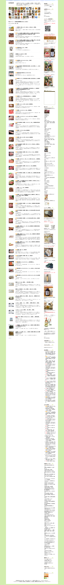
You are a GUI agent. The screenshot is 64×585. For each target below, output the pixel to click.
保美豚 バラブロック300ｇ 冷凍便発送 (23, 130)
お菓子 (45, 156)
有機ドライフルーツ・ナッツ (49, 164)
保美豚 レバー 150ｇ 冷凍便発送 (23, 187)
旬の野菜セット (46, 114)
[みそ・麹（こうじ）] (18, 14)
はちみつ (46, 131)
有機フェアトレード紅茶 (48, 163)
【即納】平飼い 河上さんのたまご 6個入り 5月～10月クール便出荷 (50, 368)
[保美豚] (15, 11)
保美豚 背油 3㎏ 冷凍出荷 (22, 249)
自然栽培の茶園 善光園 (48, 469)
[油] (24, 17)
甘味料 (45, 176)
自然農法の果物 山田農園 (48, 486)
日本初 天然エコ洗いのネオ (49, 514)
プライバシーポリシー (44, 580)
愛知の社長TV (46, 518)
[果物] (21, 8)
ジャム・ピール (46, 182)
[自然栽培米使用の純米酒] (50, 53)
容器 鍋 (45, 191)
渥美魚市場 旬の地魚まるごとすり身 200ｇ (24, 72)
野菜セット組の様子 (47, 520)
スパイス (45, 169)
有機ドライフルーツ (47, 524)
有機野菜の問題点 (47, 519)
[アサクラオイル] (21, 11)
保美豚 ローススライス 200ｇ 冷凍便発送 (24, 110)
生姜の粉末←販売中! (48, 283)
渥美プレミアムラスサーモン (49, 551)
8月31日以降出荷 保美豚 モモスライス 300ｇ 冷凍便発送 (27, 165)
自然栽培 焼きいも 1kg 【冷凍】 (22, 47)
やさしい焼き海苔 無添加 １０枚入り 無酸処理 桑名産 (51, 379)
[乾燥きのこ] (24, 11)
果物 (45, 127)
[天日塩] (9, 14)
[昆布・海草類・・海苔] (33, 11)
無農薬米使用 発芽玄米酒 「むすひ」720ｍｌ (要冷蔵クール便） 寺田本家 (50, 409)
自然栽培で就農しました (48, 560)
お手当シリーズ (46, 544)
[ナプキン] (30, 17)
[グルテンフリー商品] (39, 17)
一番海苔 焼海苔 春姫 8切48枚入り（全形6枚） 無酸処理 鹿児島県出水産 (50, 361)
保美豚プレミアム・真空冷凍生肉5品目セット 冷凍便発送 (26, 96)
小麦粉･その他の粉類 (47, 128)
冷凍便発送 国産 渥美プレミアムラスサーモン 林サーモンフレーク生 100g (50, 416)
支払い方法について (28, 580)
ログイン (45, 10)
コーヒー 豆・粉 (47, 132)
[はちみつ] (18, 17)
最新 (17, 23)
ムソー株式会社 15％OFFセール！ (50, 538)
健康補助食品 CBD (47, 146)
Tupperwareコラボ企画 (47, 550)
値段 (15, 23)
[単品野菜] (15, 8)
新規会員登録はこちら (47, 13)
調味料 (45, 126)
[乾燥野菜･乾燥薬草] (18, 8)
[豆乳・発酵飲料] (9, 11)
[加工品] (12, 11)
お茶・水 (45, 123)
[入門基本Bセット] (50, 81)
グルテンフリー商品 (47, 152)
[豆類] (18, 11)
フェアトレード (46, 521)
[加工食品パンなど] (27, 8)
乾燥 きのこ (46, 133)
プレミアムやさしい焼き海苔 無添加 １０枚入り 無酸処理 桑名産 (50, 382)
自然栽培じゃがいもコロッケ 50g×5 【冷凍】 (24, 60)
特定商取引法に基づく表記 (20, 580)
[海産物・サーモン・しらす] (12, 17)
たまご (45, 119)
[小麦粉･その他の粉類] (30, 8)
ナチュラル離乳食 (47, 543)
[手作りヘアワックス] (50, 213)
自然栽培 (11, 3)
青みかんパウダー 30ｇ (49, 435)
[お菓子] (36, 14)
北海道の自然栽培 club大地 (48, 487)
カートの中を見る (47, 16)
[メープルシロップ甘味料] (33, 8)
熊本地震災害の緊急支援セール (49, 542)
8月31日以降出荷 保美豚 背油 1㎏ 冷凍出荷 (24, 255)
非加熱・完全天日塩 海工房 (49, 470)
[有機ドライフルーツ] (39, 11)
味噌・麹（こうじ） (47, 155)
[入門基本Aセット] (50, 66)
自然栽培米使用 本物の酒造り (49, 535)
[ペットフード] (27, 17)
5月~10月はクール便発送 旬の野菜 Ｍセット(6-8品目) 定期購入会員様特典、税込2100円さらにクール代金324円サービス (50, 353)
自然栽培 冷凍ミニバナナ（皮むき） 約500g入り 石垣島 (27, 27)
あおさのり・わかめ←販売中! (49, 269)
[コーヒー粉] (15, 17)
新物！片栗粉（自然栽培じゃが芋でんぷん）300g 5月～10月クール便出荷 (51, 449)
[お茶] (27, 14)
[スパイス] (39, 8)
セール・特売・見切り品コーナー (49, 541)
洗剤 (45, 179)
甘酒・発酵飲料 (46, 141)
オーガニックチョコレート (48, 171)
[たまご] (30, 14)
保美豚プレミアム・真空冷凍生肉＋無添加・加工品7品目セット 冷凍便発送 (51, 398)
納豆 (45, 159)
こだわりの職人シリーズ (48, 498)
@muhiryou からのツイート (48, 347)
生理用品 (45, 183)
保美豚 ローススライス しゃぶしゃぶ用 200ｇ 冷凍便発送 (27, 116)
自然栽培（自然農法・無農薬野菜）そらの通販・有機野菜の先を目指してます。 (31, 581)
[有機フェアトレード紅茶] (15, 14)
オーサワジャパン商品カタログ (49, 194)
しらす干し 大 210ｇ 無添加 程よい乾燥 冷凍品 (25, 309)
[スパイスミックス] (50, 306)
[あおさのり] (50, 266)
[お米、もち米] (24, 8)
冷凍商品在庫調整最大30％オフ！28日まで (21, 21)
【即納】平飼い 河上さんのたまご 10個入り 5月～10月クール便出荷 (50, 365)
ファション (46, 190)
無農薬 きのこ (46, 120)
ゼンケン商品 (46, 184)
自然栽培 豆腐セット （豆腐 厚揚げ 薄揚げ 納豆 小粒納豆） (49, 531)
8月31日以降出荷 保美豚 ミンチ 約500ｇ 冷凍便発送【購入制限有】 (28, 203)
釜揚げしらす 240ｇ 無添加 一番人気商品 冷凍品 (25, 282)
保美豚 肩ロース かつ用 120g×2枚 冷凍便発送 (25, 137)
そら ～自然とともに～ (48, 559)
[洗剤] (36, 17)
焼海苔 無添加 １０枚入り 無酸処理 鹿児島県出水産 (50, 375)
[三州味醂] (50, 322)
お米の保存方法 (46, 513)
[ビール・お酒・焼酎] (27, 11)
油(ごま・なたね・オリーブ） (49, 138)
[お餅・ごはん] (24, 14)
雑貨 (45, 189)
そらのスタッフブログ (47, 561)
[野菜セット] (9, 8)
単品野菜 (45, 116)
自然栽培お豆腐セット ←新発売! (50, 243)
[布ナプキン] (50, 252)
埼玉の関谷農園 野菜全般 (48, 493)
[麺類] (36, 8)
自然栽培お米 (46, 115)
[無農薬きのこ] (12, 8)
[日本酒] (30, 11)
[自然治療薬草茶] (33, 14)
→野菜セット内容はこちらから (49, 342)
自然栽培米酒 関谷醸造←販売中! (50, 57)
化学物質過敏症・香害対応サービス (49, 201)
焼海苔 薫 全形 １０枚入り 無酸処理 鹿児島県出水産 (50, 401)
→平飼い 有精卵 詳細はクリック (49, 331)
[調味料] (12, 14)
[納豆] (9, 17)
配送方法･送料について (36, 580)
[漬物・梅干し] (21, 14)
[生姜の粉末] (50, 278)
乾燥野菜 (45, 170)
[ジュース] (21, 17)
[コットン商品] (33, 17)
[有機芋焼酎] (50, 292)
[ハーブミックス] (36, 11)
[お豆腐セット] (39, 14)
